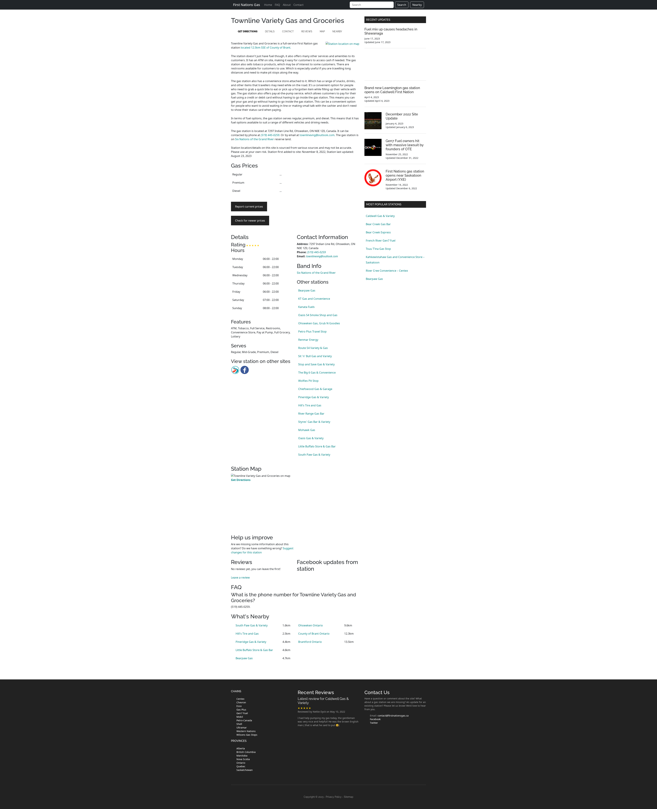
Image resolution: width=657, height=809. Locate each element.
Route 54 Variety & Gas (313, 348)
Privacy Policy (334, 796)
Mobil (239, 716)
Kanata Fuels (306, 307)
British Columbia (246, 752)
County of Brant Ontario (314, 633)
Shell (239, 724)
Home (268, 5)
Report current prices (249, 206)
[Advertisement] (328, 194)
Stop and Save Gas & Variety (316, 364)
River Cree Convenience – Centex (387, 271)
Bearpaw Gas (306, 290)
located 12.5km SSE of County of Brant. (266, 47)
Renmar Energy (308, 340)
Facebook (375, 719)
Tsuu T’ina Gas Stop (378, 249)
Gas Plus (241, 709)
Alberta (240, 748)
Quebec (240, 766)
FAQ (277, 5)
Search (401, 5)
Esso (239, 706)
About (287, 5)
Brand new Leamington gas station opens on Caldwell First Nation (392, 90)
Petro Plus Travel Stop (312, 331)
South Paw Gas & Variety (314, 454)
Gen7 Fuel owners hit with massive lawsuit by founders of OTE (404, 145)
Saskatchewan (244, 770)
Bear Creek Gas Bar (378, 224)
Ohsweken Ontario (310, 625)
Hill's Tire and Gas (309, 405)
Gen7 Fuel (242, 713)
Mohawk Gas (306, 430)
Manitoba (241, 755)
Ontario (240, 762)
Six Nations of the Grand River (254, 139)
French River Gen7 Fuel (380, 240)
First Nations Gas (246, 4)
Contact (298, 5)
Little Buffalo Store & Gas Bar (317, 446)
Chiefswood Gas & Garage (315, 389)
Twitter (374, 722)
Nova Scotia (243, 759)
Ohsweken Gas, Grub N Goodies (319, 323)
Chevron (241, 702)
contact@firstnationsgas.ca (393, 715)
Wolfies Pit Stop (308, 381)
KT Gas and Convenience (314, 299)
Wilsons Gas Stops (246, 734)
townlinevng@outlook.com (317, 135)
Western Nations (246, 731)
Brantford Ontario (310, 642)
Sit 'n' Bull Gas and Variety (315, 356)
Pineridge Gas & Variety (313, 397)
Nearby (417, 5)
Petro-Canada (244, 720)
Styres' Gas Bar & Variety (314, 422)
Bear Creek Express (378, 232)
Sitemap (348, 796)
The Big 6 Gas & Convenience (317, 372)
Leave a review (240, 577)
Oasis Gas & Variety (311, 438)
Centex (240, 698)
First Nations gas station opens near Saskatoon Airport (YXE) (405, 175)
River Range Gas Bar (311, 413)
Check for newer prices (250, 220)
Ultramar (241, 727)
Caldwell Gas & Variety (380, 216)
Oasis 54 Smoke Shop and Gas (317, 315)
